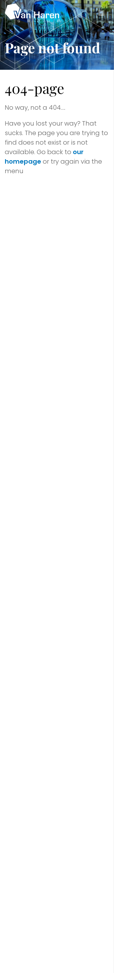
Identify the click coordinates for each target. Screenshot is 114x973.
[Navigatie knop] (101, 13)
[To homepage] (32, 12)
